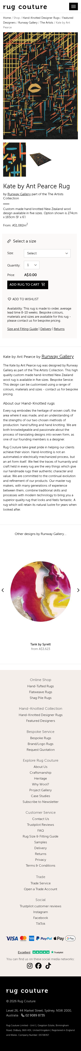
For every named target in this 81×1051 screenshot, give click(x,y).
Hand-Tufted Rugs (40, 686)
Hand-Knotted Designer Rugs (41, 18)
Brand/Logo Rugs (40, 744)
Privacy (40, 860)
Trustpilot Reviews (40, 825)
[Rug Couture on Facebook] (38, 966)
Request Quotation (41, 750)
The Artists (46, 22)
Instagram (40, 912)
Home (7, 18)
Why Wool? (40, 784)
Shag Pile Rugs (41, 698)
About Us (40, 767)
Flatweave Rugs (40, 692)
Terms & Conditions (40, 865)
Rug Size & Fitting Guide (40, 836)
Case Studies (40, 796)
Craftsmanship (40, 773)
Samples (40, 842)
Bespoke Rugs (40, 738)
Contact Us (40, 819)
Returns (59, 329)
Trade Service (41, 883)
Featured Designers (40, 721)
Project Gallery (40, 790)
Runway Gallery (27, 22)
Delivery (45, 329)
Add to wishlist (25, 299)
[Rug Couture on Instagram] (29, 966)
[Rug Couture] (25, 6)
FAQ (40, 830)
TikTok (40, 924)
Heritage (40, 778)
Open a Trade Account (40, 889)
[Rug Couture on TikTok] (48, 966)
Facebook (40, 918)
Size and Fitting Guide (22, 329)
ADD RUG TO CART (25, 284)
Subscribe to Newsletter (41, 802)
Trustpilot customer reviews (40, 906)
